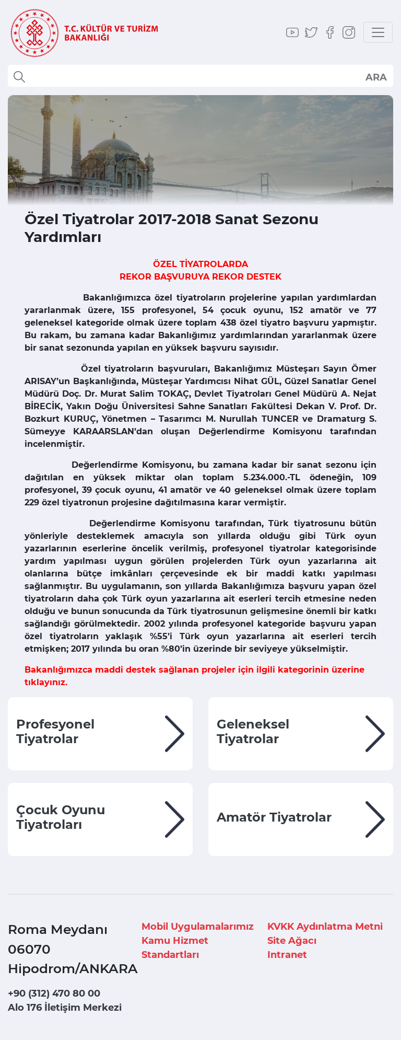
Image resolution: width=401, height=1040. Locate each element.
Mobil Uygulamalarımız (197, 926)
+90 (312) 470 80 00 (54, 993)
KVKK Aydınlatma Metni (325, 926)
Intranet (287, 955)
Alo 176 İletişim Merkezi (65, 1007)
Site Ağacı (291, 940)
